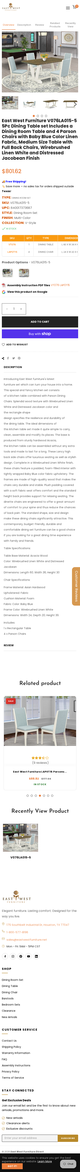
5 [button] (44, 796)
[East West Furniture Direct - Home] (40, 897)
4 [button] (46, 116)
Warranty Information (16, 1053)
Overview (8, 25)
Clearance (8, 1011)
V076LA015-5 (20, 857)
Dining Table (10, 986)
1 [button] (34, 116)
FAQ (4, 1059)
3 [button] (42, 116)
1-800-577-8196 (17, 932)
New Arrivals (9, 1017)
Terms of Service (13, 1078)
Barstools (8, 998)
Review (39, 25)
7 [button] (52, 796)
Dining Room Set (12, 980)
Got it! (12, 1166)
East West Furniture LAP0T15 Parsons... (40, 771)
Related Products (55, 24)
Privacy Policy (10, 1071)
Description (24, 25)
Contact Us (9, 1041)
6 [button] (48, 796)
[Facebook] (5, 956)
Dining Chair (9, 992)
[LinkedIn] (36, 956)
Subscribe (68, 1138)
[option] (40, 743)
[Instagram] (13, 956)
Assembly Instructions (16, 1065)
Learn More (45, 1161)
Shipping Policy (11, 1047)
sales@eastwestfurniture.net (27, 940)
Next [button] (75, 104)
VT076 (55, 285)
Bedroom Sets (11, 1004)
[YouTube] (28, 956)
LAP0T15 (65, 285)
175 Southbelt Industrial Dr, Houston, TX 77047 (38, 925)
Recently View (70, 24)
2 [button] (38, 116)
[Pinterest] (20, 956)
